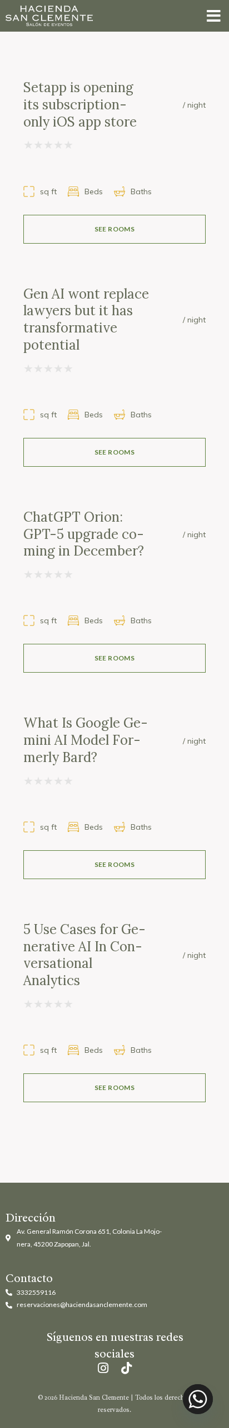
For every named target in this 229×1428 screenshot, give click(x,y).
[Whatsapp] (198, 1399)
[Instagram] (103, 1368)
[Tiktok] (126, 1368)
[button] (213, 16)
